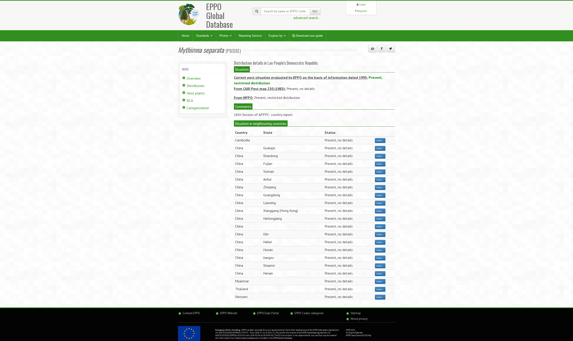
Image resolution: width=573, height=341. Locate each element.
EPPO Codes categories (309, 313)
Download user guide (309, 35)
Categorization (198, 108)
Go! (315, 11)
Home (185, 35)
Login (362, 4)
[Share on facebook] (381, 48)
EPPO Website (228, 313)
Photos (224, 35)
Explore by (276, 35)
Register (362, 11)
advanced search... (307, 17)
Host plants (196, 93)
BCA (190, 100)
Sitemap (356, 313)
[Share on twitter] (390, 48)
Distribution (195, 85)
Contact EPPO (191, 313)
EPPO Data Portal (268, 313)
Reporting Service (250, 35)
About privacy (359, 319)
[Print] (372, 48)
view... (380, 140)
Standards (203, 35)
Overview (194, 78)
